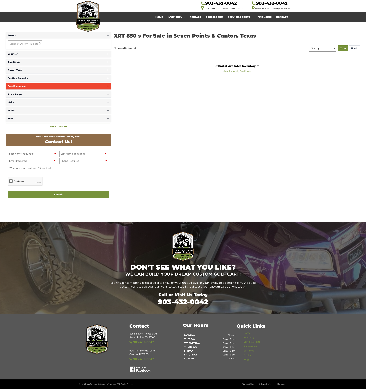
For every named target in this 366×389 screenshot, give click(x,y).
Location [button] (13, 54)
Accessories (214, 17)
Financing (264, 17)
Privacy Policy (265, 384)
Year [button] (10, 118)
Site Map (281, 384)
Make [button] (11, 102)
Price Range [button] (15, 94)
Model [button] (11, 110)
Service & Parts (239, 17)
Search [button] (12, 35)
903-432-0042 (183, 302)
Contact (282, 17)
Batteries (248, 350)
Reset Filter (58, 126)
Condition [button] (14, 62)
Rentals (195, 17)
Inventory (175, 17)
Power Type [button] (15, 70)
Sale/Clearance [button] (17, 86)
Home (159, 17)
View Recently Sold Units (237, 71)
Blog (246, 359)
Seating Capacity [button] (18, 78)
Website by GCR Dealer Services (120, 384)
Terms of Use (248, 384)
